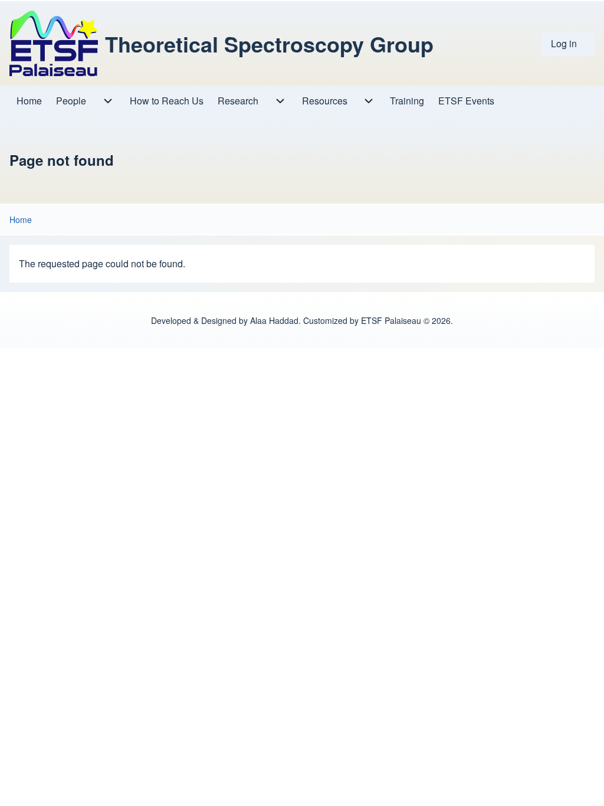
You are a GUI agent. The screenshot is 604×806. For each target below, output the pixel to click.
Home (20, 219)
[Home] (53, 43)
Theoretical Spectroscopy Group (269, 44)
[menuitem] (568, 43)
